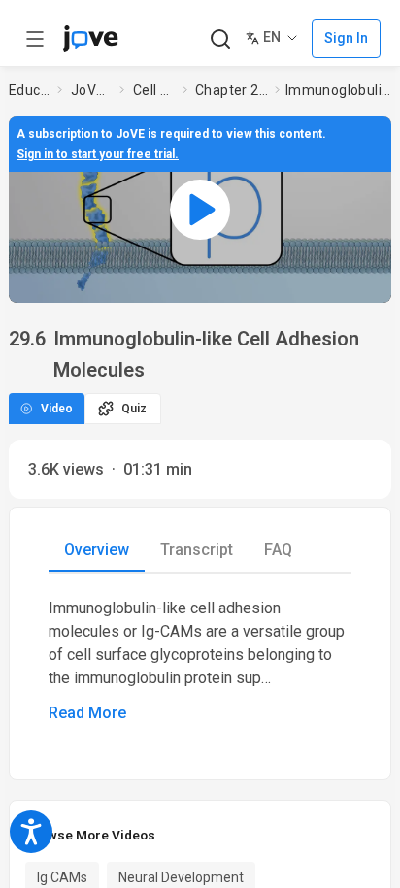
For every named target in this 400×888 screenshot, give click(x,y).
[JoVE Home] (90, 38)
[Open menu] (34, 38)
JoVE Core (91, 90)
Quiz (134, 408)
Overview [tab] (96, 550)
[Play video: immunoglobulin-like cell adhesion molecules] (200, 209)
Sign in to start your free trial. (98, 154)
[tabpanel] (200, 661)
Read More (87, 713)
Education (29, 90)
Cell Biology (154, 90)
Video (57, 408)
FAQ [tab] (278, 550)
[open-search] (220, 39)
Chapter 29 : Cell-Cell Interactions (231, 90)
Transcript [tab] (196, 550)
